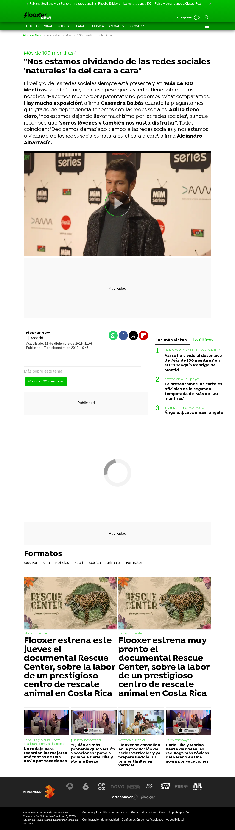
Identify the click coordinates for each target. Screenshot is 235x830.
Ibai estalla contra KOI (137, 3)
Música (98, 26)
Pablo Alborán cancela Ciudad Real (178, 3)
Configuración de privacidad (100, 819)
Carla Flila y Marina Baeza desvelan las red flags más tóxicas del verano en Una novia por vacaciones (187, 753)
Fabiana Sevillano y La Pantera (50, 3)
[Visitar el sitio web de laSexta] (85, 786)
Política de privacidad (114, 812)
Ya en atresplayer (178, 740)
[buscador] (206, 17)
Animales (116, 26)
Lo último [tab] (203, 340)
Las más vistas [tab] (171, 340)
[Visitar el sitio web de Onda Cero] (165, 786)
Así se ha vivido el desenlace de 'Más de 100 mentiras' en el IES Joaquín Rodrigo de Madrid (193, 363)
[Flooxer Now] (54, 16)
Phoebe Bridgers (109, 3)
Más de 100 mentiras (46, 381)
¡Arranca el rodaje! (131, 740)
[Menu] (206, 26)
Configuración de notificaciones (142, 819)
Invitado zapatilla (84, 3)
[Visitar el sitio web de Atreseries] (150, 786)
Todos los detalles (131, 634)
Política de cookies (144, 812)
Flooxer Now (32, 35)
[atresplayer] (186, 17)
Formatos (137, 26)
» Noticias (105, 35)
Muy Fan (32, 26)
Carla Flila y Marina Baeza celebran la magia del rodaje (44, 742)
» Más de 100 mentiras (79, 35)
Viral (48, 26)
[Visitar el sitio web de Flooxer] (148, 797)
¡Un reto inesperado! (86, 740)
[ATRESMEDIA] (39, 791)
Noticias (64, 26)
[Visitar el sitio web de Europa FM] (181, 786)
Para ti (82, 26)
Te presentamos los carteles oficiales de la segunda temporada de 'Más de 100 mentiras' (193, 391)
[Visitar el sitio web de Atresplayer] (125, 797)
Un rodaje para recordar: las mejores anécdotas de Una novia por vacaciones (45, 755)
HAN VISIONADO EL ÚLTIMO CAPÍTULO (193, 351)
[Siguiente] (209, 4)
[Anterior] (26, 4)
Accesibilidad (175, 819)
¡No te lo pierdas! (36, 634)
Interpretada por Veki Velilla (184, 408)
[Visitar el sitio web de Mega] (133, 786)
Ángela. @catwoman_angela (194, 412)
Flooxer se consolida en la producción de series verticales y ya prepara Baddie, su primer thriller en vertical (139, 755)
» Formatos (52, 35)
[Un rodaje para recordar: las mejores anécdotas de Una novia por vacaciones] (46, 723)
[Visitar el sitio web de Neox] (102, 786)
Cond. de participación (174, 812)
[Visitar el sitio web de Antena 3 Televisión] (70, 786)
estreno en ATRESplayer (182, 379)
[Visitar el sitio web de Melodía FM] (197, 786)
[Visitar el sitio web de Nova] (117, 786)
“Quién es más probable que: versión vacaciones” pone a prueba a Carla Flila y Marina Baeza (93, 753)
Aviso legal (89, 812)
